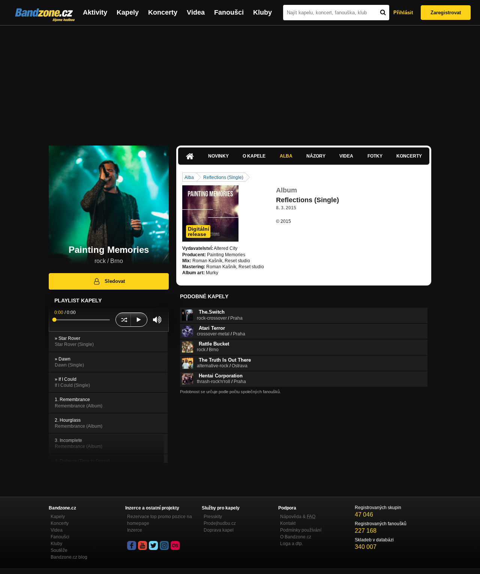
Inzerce (134, 530)
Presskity (213, 516)
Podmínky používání (300, 530)
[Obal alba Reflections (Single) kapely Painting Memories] (210, 213)
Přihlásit (403, 12)
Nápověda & (297, 516)
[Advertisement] (240, 81)
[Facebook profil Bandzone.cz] (131, 545)
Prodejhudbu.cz (220, 523)
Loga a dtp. (291, 543)
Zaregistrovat (445, 12)
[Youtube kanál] (142, 545)
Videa (196, 12)
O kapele (254, 156)
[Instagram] (164, 545)
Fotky (375, 156)
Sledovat (115, 281)
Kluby (262, 12)
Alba (286, 156)
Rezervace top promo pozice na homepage (159, 520)
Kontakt (288, 523)
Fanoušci (229, 12)
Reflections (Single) (223, 177)
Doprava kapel (219, 530)
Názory (316, 156)
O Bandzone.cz (295, 536)
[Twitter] (153, 545)
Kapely (128, 12)
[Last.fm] (175, 545)
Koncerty (162, 12)
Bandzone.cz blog (69, 557)
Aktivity (95, 12)
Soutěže (59, 550)
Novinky (218, 156)
